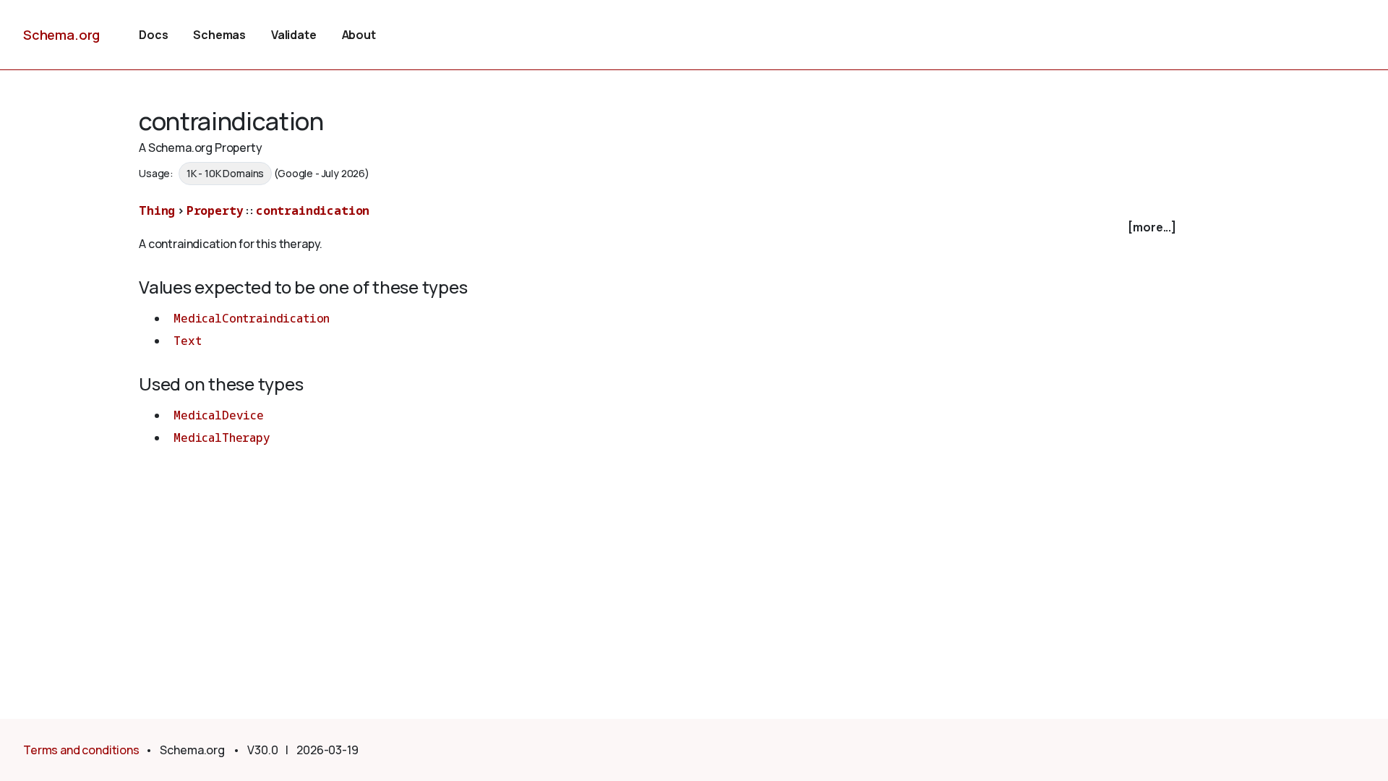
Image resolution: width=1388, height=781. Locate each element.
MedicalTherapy (222, 437)
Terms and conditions (81, 750)
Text (187, 341)
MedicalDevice (219, 415)
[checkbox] (659, 227)
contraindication (312, 210)
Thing (157, 210)
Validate (294, 35)
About (359, 35)
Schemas (219, 35)
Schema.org (61, 34)
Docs (153, 35)
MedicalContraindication (252, 318)
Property (215, 210)
